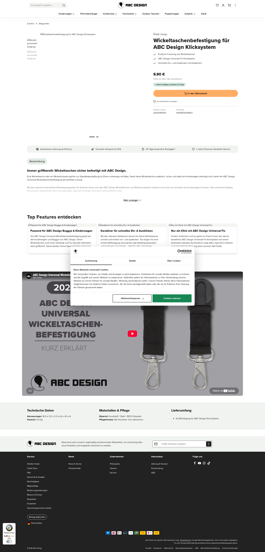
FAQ (29, 472)
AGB (153, 472)
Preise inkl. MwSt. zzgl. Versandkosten (167, 79)
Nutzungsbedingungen (184, 548)
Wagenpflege (32, 486)
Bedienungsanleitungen (37, 490)
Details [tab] (132, 261)
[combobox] (45, 5)
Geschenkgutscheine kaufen (39, 508)
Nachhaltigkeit (33, 481)
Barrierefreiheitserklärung (210, 548)
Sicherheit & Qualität (35, 477)
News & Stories (75, 463)
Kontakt (148, 548)
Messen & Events (34, 494)
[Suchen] (64, 5)
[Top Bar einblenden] (235, 5)
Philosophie (115, 463)
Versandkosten (185, 540)
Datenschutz (168, 548)
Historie (113, 468)
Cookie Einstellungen (230, 548)
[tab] (37, 161)
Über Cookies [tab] (174, 261)
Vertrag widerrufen (37, 517)
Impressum (157, 548)
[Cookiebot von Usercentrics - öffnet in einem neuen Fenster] (179, 252)
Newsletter (31, 499)
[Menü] (14, 524)
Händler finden (33, 463)
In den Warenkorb (197, 93)
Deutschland (36, 523)
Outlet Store (32, 468)
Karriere (113, 472)
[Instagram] (204, 464)
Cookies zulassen (172, 298)
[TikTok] (208, 464)
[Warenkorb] (229, 5)
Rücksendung (157, 468)
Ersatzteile (31, 503)
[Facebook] (195, 464)
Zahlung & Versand (159, 463)
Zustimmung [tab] (91, 261)
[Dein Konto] (223, 5)
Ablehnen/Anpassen (130, 298)
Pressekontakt (74, 468)
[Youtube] (200, 464)
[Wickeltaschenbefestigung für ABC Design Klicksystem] (94, 86)
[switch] (9, 541)
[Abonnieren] (208, 444)
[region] (87, 86)
